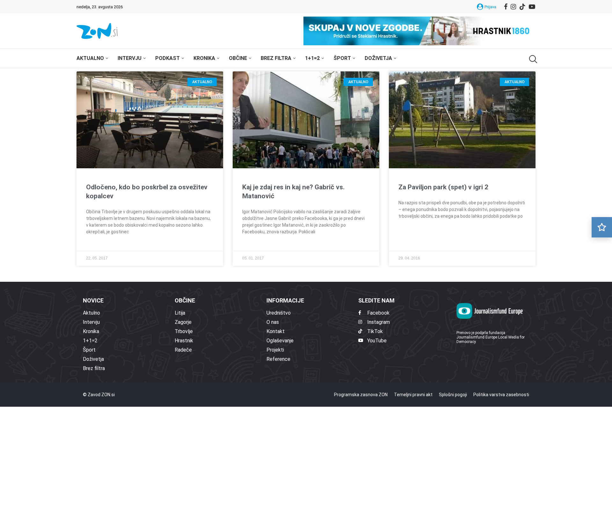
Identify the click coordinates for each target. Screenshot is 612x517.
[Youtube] (532, 6)
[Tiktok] (522, 6)
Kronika (204, 58)
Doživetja (378, 58)
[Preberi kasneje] (602, 227)
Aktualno (90, 58)
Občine (238, 58)
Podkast (167, 58)
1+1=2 (312, 58)
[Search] (532, 59)
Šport (342, 58)
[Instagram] (513, 6)
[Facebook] (506, 6)
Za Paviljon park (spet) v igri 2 (443, 187)
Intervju (130, 58)
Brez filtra (276, 58)
